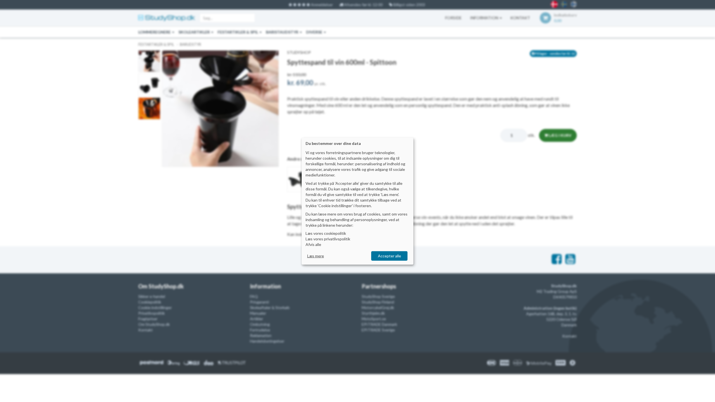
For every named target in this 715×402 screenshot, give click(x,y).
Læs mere (315, 255)
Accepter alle (389, 255)
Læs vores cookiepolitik (326, 233)
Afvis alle (313, 244)
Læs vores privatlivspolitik (328, 238)
